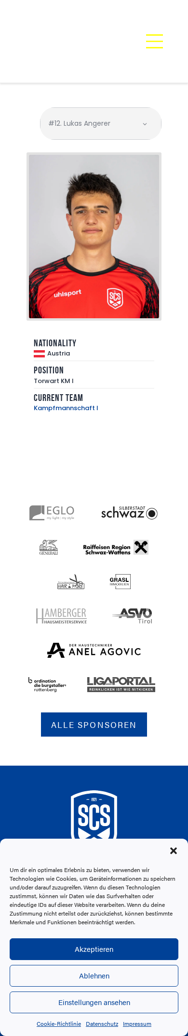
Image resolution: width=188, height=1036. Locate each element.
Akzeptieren (94, 949)
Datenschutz (102, 1023)
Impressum (137, 1023)
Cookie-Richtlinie (59, 1023)
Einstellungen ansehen (94, 1002)
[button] (173, 851)
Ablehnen (94, 975)
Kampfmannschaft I (66, 408)
